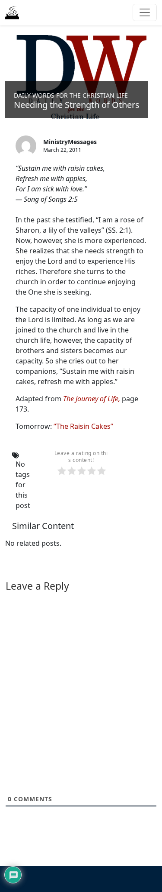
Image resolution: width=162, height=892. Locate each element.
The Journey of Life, (91, 398)
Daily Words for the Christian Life (71, 95)
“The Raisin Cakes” (83, 426)
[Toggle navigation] (145, 12)
